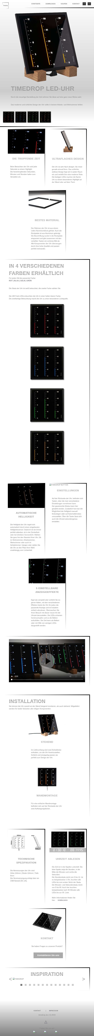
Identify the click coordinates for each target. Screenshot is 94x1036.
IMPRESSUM (53, 1011)
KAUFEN (64, 4)
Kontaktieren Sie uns (48, 955)
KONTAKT (76, 4)
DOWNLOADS (50, 4)
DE (89, 4)
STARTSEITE (35, 4)
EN (84, 4)
